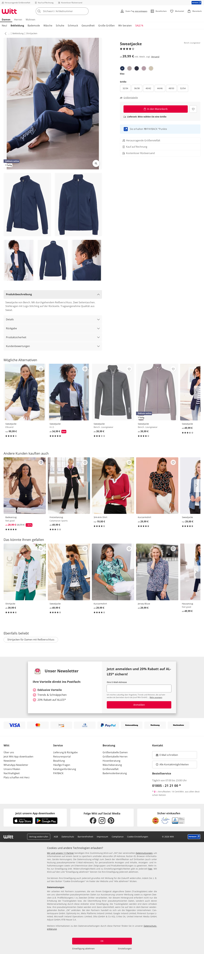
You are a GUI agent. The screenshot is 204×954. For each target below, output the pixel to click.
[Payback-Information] (194, 836)
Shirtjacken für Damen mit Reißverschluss (30, 639)
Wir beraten (125, 25)
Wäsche (47, 25)
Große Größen (106, 25)
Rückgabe (11, 328)
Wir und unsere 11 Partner (60, 853)
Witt (6, 745)
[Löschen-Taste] (85, 11)
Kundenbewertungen (18, 346)
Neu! (4, 25)
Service (58, 745)
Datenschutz (68, 836)
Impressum (102, 836)
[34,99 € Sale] (69, 392)
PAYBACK (58, 773)
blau (122, 73)
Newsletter (10, 760)
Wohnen (30, 19)
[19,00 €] (113, 485)
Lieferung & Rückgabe (65, 752)
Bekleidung (17, 25)
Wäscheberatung (112, 765)
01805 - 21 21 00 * (166, 785)
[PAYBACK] (196, 2)
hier (150, 868)
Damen (6, 19)
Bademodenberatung (115, 773)
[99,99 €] (25, 392)
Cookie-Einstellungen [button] (137, 836)
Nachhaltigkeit (12, 773)
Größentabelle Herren (115, 756)
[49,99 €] (69, 485)
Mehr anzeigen (156, 697)
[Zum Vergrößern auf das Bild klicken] (96, 163)
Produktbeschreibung (19, 294)
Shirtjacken (31, 33)
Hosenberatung (111, 760)
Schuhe (60, 25)
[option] (122, 68)
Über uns (9, 752)
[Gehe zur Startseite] (9, 11)
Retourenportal (62, 756)
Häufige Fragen (61, 765)
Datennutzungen (144, 853)
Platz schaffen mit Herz (16, 777)
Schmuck (73, 25)
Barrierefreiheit (85, 836)
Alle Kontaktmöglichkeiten (174, 764)
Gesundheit (88, 25)
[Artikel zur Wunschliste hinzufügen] (193, 109)
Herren (18, 19)
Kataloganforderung (64, 769)
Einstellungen (125, 948)
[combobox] (69, 11)
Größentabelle (131, 97)
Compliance (118, 836)
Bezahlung (59, 760)
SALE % (139, 25)
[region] (102, 898)
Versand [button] (155, 56)
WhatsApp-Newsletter (16, 765)
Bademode (34, 25)
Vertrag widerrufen (38, 836)
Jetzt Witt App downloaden (18, 756)
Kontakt (157, 745)
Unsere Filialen (12, 769)
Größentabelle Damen (115, 752)
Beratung (109, 745)
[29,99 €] (157, 485)
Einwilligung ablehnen (83, 948)
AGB (56, 836)
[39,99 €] (113, 392)
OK (102, 941)
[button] (5, 33)
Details (10, 319)
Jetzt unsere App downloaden (35, 813)
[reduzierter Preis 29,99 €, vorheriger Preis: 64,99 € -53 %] (25, 485)
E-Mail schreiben (167, 755)
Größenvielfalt (111, 769)
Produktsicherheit (16, 337)
